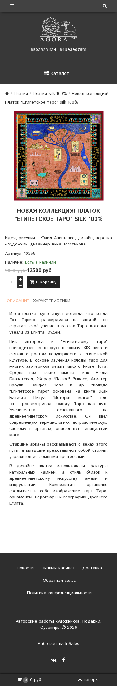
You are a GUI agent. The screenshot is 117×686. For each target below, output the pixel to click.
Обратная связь (58, 580)
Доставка (91, 568)
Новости (24, 568)
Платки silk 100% (50, 94)
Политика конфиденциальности (59, 593)
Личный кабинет (57, 568)
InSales (72, 644)
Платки (21, 94)
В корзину (45, 282)
